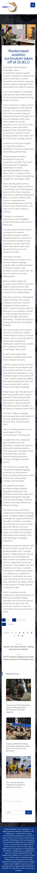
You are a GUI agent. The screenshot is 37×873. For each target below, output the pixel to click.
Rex (8, 620)
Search (28, 812)
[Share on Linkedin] (31, 632)
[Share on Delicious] (27, 632)
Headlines (11, 624)
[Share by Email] (22, 635)
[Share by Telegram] (18, 635)
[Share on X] (15, 632)
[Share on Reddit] (23, 632)
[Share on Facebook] (11, 632)
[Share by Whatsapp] (14, 635)
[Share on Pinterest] (19, 632)
